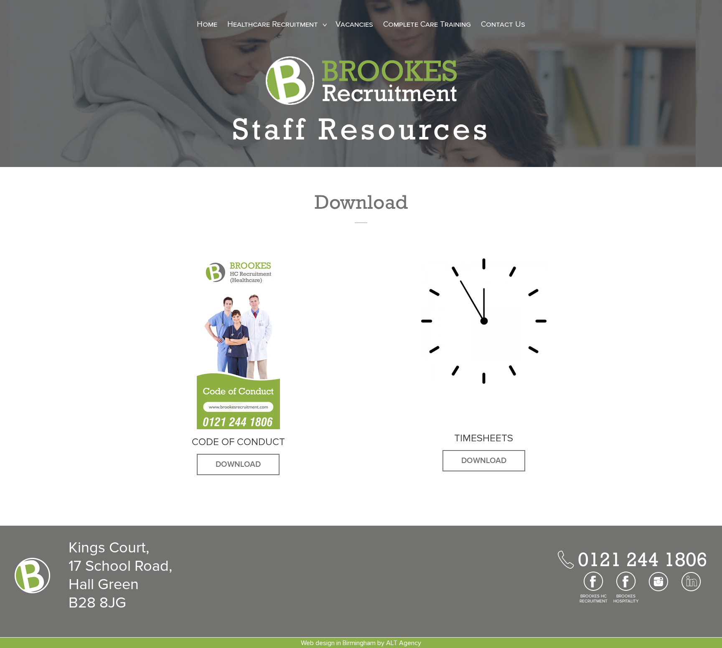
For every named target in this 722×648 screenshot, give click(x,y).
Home (207, 24)
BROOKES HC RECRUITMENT (594, 599)
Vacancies (354, 24)
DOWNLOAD (238, 464)
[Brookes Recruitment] (361, 80)
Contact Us (503, 24)
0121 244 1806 (642, 559)
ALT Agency (403, 643)
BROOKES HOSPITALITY (625, 599)
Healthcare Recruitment (272, 24)
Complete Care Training (427, 24)
